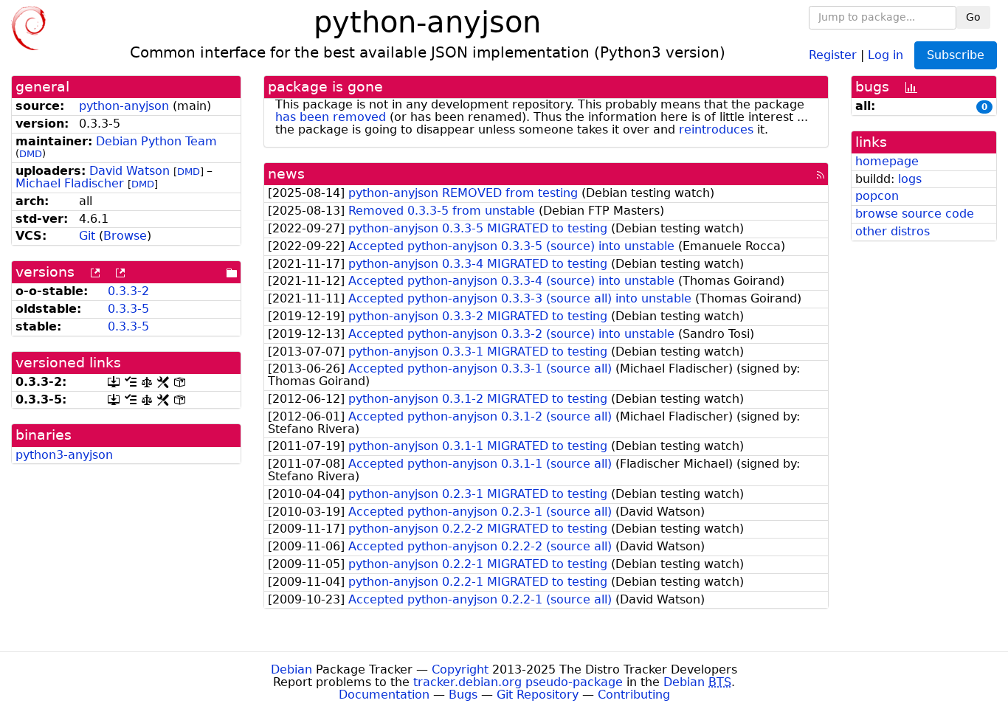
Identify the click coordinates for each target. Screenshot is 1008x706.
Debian (291, 669)
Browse (125, 236)
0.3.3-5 (128, 309)
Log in (885, 54)
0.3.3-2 (128, 291)
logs (910, 179)
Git (87, 236)
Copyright (460, 669)
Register (833, 54)
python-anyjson (124, 106)
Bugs (463, 695)
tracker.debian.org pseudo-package (518, 682)
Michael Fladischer (69, 183)
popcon (877, 196)
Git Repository (538, 695)
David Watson (129, 171)
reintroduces (716, 129)
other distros (892, 231)
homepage (887, 161)
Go (973, 17)
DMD (30, 153)
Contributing (634, 695)
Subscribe (955, 55)
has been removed (330, 117)
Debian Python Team (156, 141)
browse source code (914, 214)
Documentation (384, 695)
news (286, 173)
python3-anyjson (64, 455)
